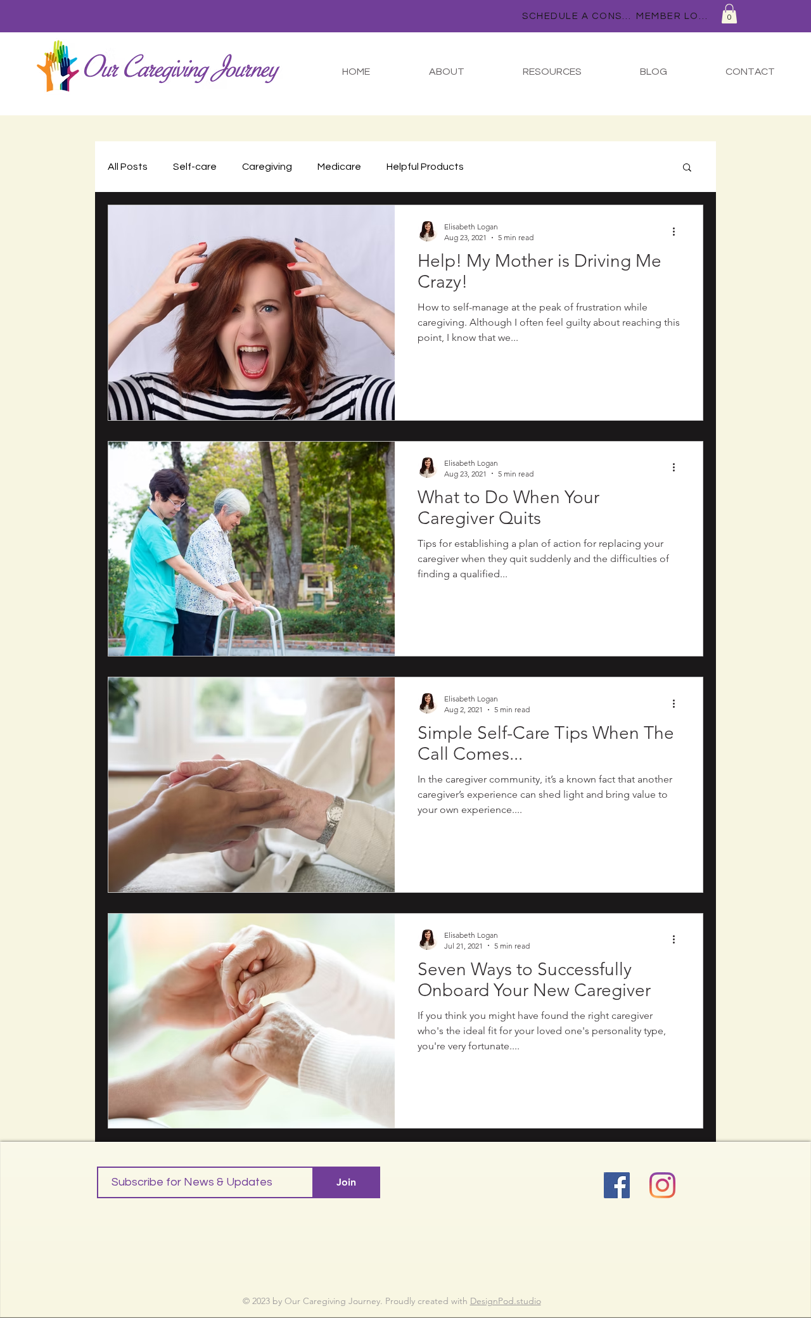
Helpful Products (425, 167)
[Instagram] (662, 1185)
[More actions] (678, 231)
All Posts (128, 167)
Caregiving (267, 167)
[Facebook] (617, 1185)
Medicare (339, 167)
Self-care (195, 167)
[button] (729, 13)
